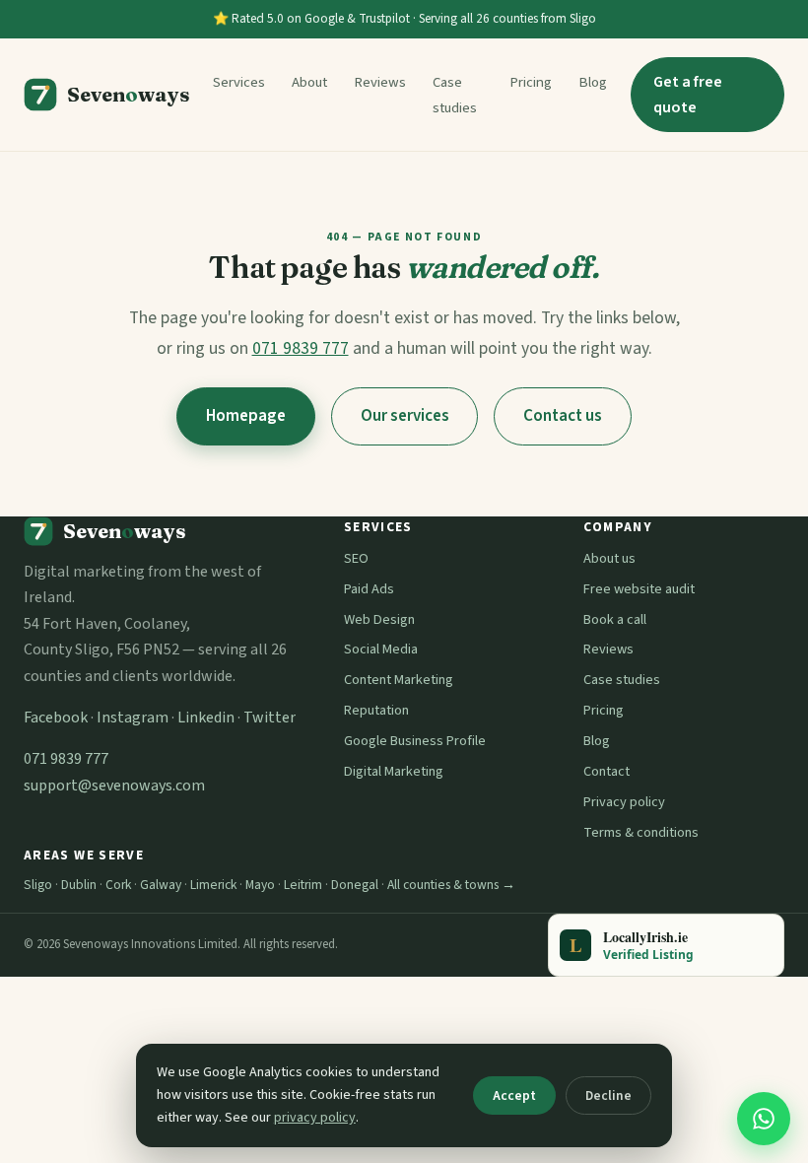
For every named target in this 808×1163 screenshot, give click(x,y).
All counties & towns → (451, 884)
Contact (606, 771)
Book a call (614, 619)
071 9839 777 (300, 348)
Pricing (530, 82)
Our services (405, 416)
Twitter (269, 717)
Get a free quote (687, 94)
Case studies (621, 679)
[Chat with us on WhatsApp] (763, 1118)
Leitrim (303, 884)
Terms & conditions (641, 832)
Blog (592, 82)
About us (609, 558)
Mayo (260, 884)
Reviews (380, 82)
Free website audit (639, 589)
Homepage (246, 416)
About (309, 82)
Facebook (56, 717)
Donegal (354, 884)
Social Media (381, 649)
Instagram (132, 717)
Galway (160, 884)
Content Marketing (398, 679)
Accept (514, 1095)
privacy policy (315, 1118)
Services (239, 82)
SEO (356, 558)
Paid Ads (369, 589)
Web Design (379, 619)
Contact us (562, 416)
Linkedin (206, 717)
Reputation (376, 710)
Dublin (79, 884)
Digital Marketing (393, 771)
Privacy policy (624, 801)
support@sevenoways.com (114, 785)
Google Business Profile (415, 740)
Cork (118, 884)
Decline (608, 1095)
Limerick (213, 884)
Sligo (38, 884)
